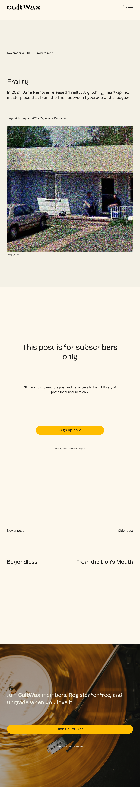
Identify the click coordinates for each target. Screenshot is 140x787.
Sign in (82, 448)
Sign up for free (70, 729)
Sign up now (70, 430)
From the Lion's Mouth (104, 561)
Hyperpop (24, 118)
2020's (38, 118)
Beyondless (22, 561)
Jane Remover (56, 118)
